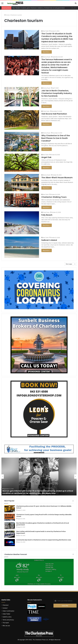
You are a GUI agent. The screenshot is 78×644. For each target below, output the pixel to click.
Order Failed (6, 614)
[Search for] (76, 4)
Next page (69, 264)
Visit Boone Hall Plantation (54, 113)
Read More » (46, 52)
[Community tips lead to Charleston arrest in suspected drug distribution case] (9, 542)
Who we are (6, 625)
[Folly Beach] (21, 222)
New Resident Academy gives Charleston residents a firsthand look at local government (42, 524)
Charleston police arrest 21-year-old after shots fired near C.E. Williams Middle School (43, 507)
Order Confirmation (8, 611)
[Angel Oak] (21, 163)
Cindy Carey (46, 111)
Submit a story (7, 617)
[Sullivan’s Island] (21, 247)
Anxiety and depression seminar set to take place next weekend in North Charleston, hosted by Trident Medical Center (34, 492)
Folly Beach (46, 215)
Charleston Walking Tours (53, 197)
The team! (6, 622)
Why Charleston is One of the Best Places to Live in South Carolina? (55, 138)
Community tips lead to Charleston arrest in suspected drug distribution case (43, 540)
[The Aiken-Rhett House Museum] (21, 182)
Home (7, 15)
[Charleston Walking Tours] (21, 200)
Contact (5, 608)
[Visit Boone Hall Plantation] (21, 120)
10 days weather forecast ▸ (39, 584)
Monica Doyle (46, 57)
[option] (39, 476)
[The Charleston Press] (15, 3)
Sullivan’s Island (49, 240)
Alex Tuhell (46, 31)
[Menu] (2, 4)
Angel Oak (46, 157)
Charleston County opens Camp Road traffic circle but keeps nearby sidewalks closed (44, 515)
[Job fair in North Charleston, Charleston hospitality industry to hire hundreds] (21, 96)
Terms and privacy (8, 620)
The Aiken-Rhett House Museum (57, 177)
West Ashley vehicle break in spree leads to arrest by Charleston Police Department (37, 8)
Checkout (5, 605)
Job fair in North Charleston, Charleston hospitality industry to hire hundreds (56, 93)
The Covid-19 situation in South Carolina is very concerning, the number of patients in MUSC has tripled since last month (57, 37)
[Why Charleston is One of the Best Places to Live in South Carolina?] (21, 141)
